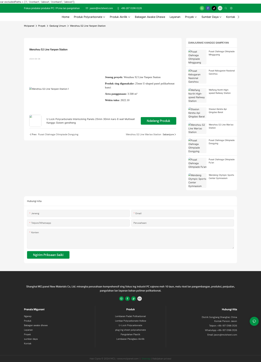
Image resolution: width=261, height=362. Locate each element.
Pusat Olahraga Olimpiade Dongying (222, 142)
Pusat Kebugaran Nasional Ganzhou (222, 72)
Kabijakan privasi (162, 358)
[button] (238, 17)
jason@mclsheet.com (225, 334)
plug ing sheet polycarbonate (130, 329)
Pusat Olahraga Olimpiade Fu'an (222, 161)
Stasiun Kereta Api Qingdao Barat (218, 110)
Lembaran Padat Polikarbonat (130, 316)
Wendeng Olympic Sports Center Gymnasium (221, 176)
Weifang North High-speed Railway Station (220, 91)
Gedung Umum (57, 25)
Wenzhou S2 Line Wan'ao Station (221, 126)
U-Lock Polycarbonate (130, 325)
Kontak (27, 343)
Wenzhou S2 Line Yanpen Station (88, 25)
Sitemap (146, 358)
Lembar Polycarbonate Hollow (130, 320)
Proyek (41, 25)
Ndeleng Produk (158, 121)
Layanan (28, 329)
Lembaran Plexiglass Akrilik (130, 339)
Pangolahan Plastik (130, 334)
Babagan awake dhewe (36, 325)
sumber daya (31, 339)
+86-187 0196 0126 (131, 8)
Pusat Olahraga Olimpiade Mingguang (222, 53)
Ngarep (27, 316)
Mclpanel (29, 25)
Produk (27, 320)
